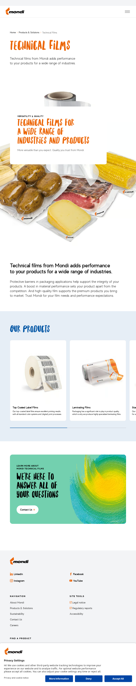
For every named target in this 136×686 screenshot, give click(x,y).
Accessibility (76, 613)
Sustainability (17, 613)
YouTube (78, 580)
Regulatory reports (82, 608)
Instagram (19, 580)
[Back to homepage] (15, 11)
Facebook (78, 574)
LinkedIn (18, 574)
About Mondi (17, 602)
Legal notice (78, 602)
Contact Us (16, 619)
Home (13, 32)
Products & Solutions (29, 32)
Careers (14, 625)
